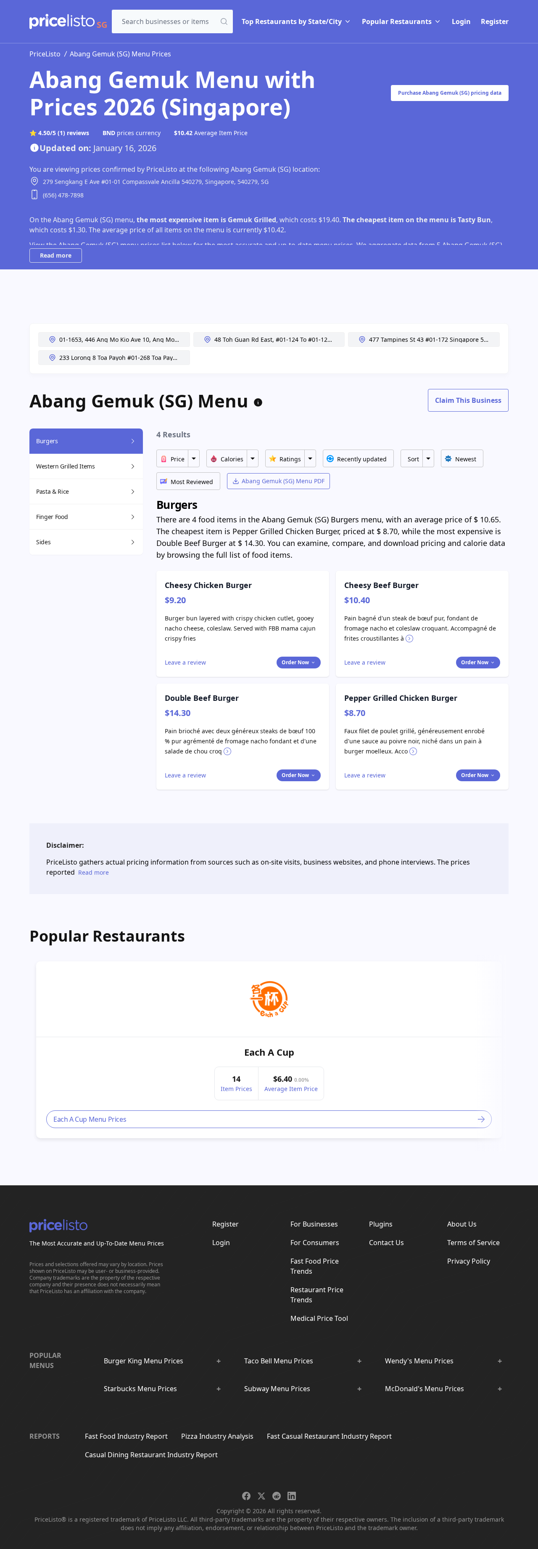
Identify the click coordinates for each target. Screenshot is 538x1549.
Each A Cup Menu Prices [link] (89, 1119)
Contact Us (386, 1242)
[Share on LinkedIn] (291, 1496)
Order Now (295, 662)
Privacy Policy (468, 1261)
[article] (269, 1049)
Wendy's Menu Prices (419, 1360)
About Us (462, 1224)
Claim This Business (468, 400)
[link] (269, 999)
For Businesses (314, 1224)
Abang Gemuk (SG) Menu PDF (283, 481)
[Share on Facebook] (246, 1496)
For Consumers (314, 1242)
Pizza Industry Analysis (217, 1436)
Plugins (381, 1224)
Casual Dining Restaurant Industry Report (151, 1454)
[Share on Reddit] (276, 1496)
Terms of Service (473, 1242)
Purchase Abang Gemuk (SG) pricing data (449, 92)
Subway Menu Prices (277, 1388)
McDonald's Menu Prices (424, 1388)
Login (461, 21)
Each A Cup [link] (269, 1052)
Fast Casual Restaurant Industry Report (329, 1436)
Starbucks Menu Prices (140, 1388)
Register (495, 21)
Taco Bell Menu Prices (278, 1360)
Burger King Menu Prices (143, 1360)
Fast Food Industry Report (126, 1436)
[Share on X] (261, 1496)
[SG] (62, 21)
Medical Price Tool (319, 1318)
